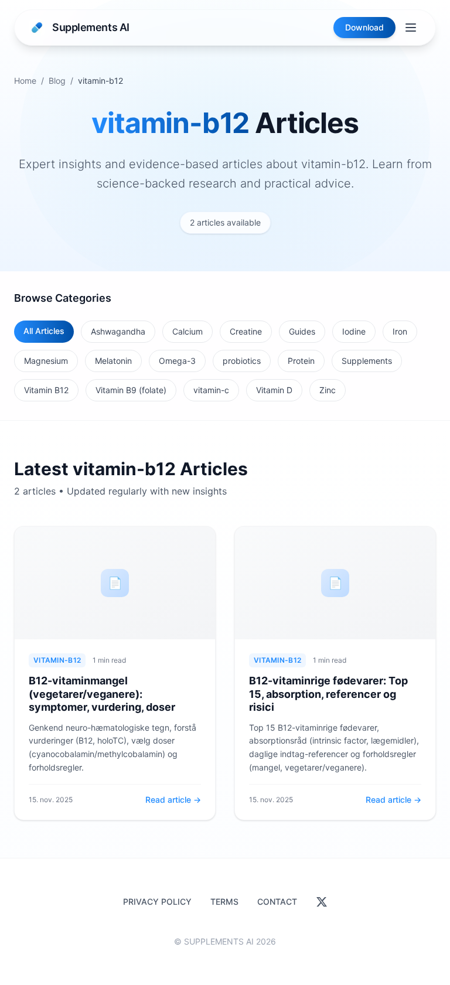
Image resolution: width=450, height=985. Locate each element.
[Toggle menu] (410, 27)
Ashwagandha (118, 331)
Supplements (367, 361)
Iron (400, 331)
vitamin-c (211, 390)
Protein (301, 361)
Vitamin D (274, 390)
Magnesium (46, 361)
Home (25, 81)
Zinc (327, 390)
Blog (57, 81)
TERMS (224, 901)
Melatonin (113, 361)
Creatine (246, 331)
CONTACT (277, 901)
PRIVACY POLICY (157, 901)
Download (364, 27)
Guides (302, 331)
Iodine (354, 331)
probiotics (242, 361)
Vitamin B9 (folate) (131, 390)
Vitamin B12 (46, 390)
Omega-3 (177, 361)
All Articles (43, 331)
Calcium (187, 331)
